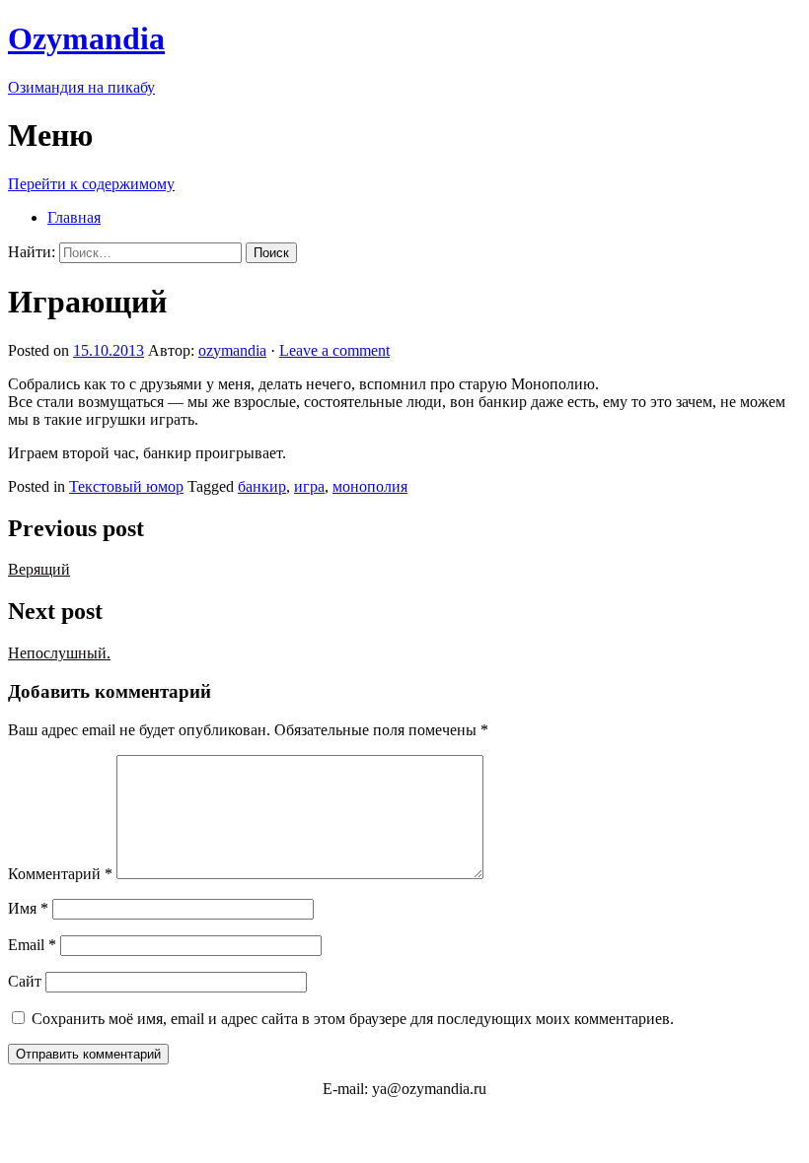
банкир (262, 486)
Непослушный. (59, 653)
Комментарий (60, 873)
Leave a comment (334, 350)
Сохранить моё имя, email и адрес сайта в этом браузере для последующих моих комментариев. (353, 1018)
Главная (74, 217)
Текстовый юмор (126, 486)
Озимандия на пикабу (81, 87)
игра (309, 486)
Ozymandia (86, 38)
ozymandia (232, 350)
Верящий (39, 569)
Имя (28, 908)
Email (32, 944)
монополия (369, 486)
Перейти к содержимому (91, 183)
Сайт (24, 981)
